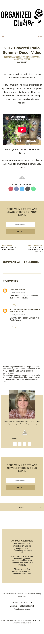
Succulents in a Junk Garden (9, 249)
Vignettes (18, 59)
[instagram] (19, 444)
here (24, 92)
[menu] (3, 37)
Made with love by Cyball (22, 623)
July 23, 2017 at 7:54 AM (18, 292)
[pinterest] (29, 444)
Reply (14, 305)
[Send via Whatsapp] (33, 189)
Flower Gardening (12, 57)
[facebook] (15, 444)
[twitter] (24, 444)
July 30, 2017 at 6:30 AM (18, 314)
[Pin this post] (10, 189)
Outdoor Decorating (30, 57)
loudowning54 (17, 290)
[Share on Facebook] (16, 189)
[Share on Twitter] (22, 189)
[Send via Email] (27, 189)
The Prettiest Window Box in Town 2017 (35, 249)
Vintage (27, 59)
